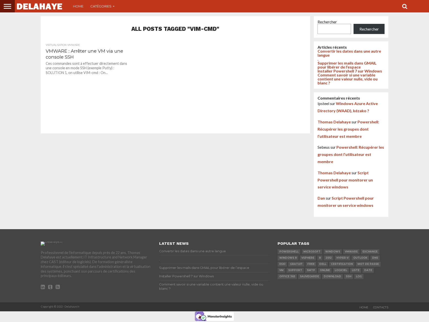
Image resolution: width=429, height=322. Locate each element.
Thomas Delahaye (334, 121)
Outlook (360, 257)
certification (342, 264)
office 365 (287, 276)
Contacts (380, 307)
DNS (375, 257)
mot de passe (368, 264)
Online (325, 270)
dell (322, 264)
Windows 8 (288, 257)
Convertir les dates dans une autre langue (349, 53)
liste (355, 270)
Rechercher (327, 21)
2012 (328, 257)
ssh (348, 276)
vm (281, 270)
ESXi (282, 264)
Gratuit (296, 264)
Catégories (100, 6)
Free (311, 264)
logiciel (341, 270)
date (368, 270)
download (332, 276)
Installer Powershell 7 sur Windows (350, 71)
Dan (321, 198)
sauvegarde (309, 276)
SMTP (311, 270)
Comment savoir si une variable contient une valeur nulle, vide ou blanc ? (348, 78)
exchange (370, 251)
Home (78, 6)
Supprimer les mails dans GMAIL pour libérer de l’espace (347, 65)
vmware (351, 251)
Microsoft (312, 251)
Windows (332, 251)
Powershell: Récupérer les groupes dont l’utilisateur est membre (348, 129)
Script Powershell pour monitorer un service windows (345, 179)
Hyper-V (342, 257)
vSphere (307, 257)
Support (295, 270)
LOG (359, 276)
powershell (289, 251)
